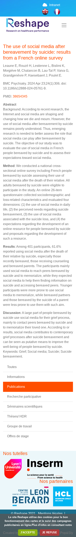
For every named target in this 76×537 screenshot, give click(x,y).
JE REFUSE (49, 532)
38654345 (20, 96)
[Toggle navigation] (64, 25)
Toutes (12, 367)
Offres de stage (18, 436)
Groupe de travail (19, 426)
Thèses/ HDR (17, 416)
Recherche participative (24, 396)
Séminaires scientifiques (24, 406)
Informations (16, 377)
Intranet (54, 5)
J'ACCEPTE (27, 532)
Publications (16, 386)
